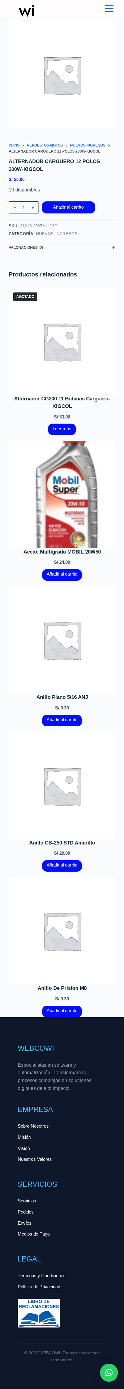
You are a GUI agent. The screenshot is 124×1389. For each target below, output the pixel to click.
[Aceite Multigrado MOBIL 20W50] (62, 494)
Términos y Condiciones (42, 1275)
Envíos (25, 1223)
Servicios (27, 1200)
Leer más (62, 428)
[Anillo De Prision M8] (62, 931)
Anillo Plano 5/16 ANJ (62, 697)
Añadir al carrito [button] (62, 573)
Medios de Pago (34, 1233)
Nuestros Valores (35, 1159)
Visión (24, 1148)
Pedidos (26, 1211)
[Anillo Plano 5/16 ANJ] (62, 640)
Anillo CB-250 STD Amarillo (62, 843)
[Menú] (109, 8)
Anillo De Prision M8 (62, 988)
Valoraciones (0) (26, 247)
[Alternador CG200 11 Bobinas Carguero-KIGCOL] (62, 341)
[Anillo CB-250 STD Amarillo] (62, 785)
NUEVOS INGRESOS (57, 234)
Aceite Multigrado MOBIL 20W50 (62, 552)
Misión (24, 1137)
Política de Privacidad (39, 1286)
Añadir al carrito (68, 207)
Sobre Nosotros (33, 1126)
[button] (109, 1373)
